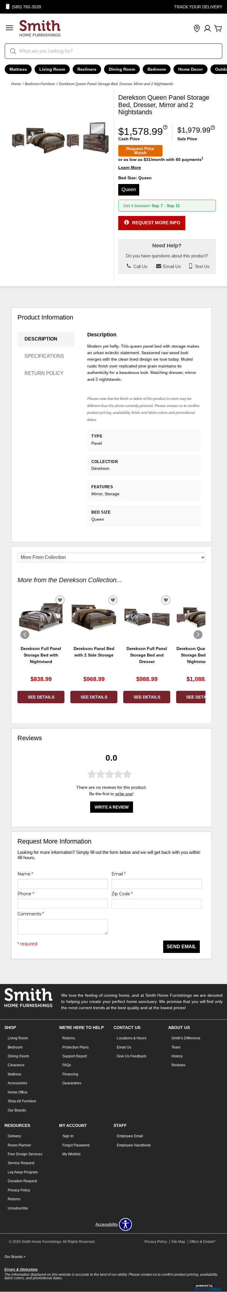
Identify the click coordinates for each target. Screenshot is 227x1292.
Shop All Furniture (22, 1101)
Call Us (139, 266)
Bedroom (156, 69)
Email (118, 874)
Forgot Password (76, 1145)
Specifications (44, 356)
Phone (25, 893)
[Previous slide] (24, 634)
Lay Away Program (23, 1172)
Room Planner (19, 1145)
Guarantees (71, 1083)
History (177, 1056)
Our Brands (17, 1110)
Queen (128, 189)
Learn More (129, 167)
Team (175, 1047)
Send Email (181, 946)
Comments (30, 914)
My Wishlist (71, 1154)
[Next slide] (198, 634)
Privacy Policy (19, 1190)
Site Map (178, 1242)
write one (123, 793)
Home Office (17, 1092)
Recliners (86, 69)
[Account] (207, 28)
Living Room (52, 69)
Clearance (16, 1065)
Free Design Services (25, 1154)
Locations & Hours (131, 1038)
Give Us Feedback (131, 1056)
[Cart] (218, 28)
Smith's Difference (185, 1038)
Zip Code (122, 893)
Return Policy (44, 373)
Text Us (202, 266)
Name (25, 874)
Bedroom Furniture (40, 84)
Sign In (68, 1136)
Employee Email (130, 1136)
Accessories (17, 1083)
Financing (70, 1074)
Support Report (74, 1056)
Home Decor (190, 69)
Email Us (171, 266)
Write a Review (112, 807)
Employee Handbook (134, 1145)
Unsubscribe (18, 1208)
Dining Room (122, 69)
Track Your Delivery (198, 7)
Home (16, 84)
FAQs (66, 1065)
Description (41, 338)
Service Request (21, 1163)
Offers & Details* (202, 1242)
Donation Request (22, 1181)
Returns (68, 1038)
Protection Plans (75, 1047)
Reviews (178, 1065)
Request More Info (156, 222)
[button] (9, 28)
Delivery (14, 1136)
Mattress (18, 69)
